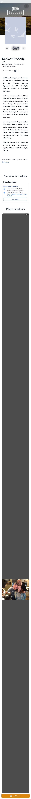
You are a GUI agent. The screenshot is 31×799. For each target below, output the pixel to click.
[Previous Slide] (4, 590)
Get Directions (15, 199)
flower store (5, 162)
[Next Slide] (27, 590)
